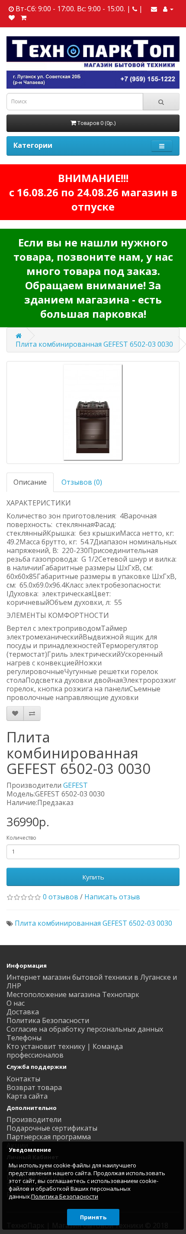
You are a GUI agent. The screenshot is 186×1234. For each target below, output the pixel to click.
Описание (30, 482)
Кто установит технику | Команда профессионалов (64, 1051)
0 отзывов (60, 897)
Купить (93, 877)
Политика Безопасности (47, 1020)
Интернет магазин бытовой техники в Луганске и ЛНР (91, 981)
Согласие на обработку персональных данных (84, 1029)
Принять (93, 1217)
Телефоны (24, 1037)
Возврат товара (34, 1087)
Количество (21, 837)
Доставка (22, 1012)
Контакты (23, 1079)
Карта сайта (27, 1096)
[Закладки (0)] (12, 17)
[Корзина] (23, 17)
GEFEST (75, 785)
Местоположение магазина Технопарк (72, 994)
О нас (15, 1003)
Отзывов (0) (81, 482)
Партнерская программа (48, 1136)
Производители (33, 1119)
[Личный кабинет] (168, 8)
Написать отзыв (112, 897)
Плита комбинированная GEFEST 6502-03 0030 (94, 344)
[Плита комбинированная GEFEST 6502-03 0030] (93, 412)
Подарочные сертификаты (51, 1128)
